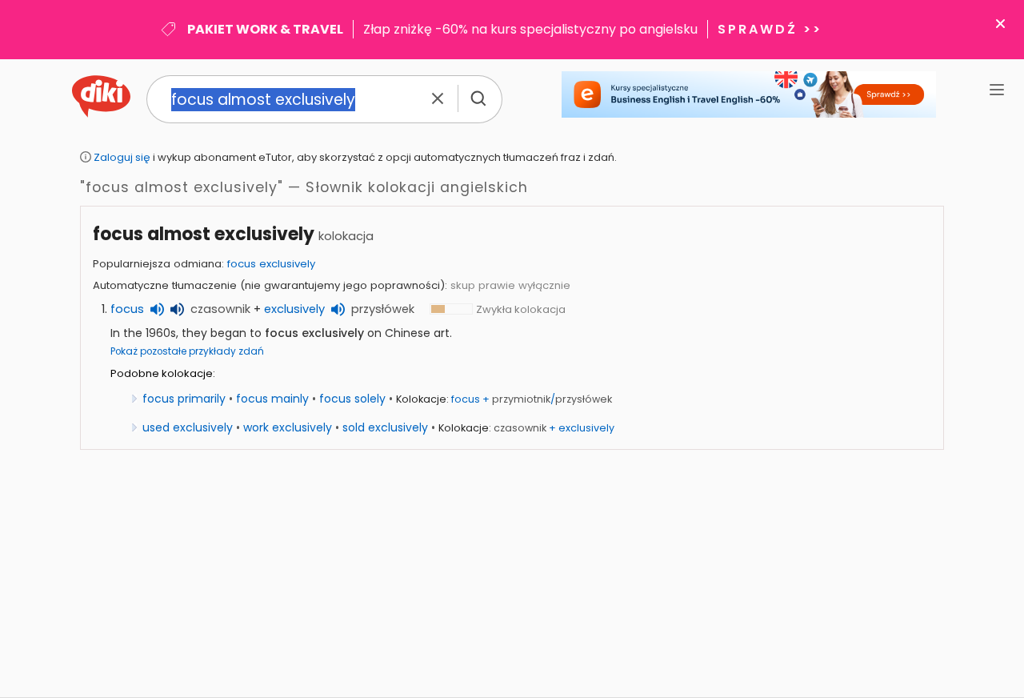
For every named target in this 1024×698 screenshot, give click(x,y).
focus (127, 309)
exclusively (294, 309)
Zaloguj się (122, 157)
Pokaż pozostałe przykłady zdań (187, 351)
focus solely (352, 399)
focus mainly (272, 399)
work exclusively (287, 427)
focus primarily (184, 399)
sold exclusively (385, 427)
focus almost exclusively (203, 234)
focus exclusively (271, 263)
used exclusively (187, 427)
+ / (531, 399)
